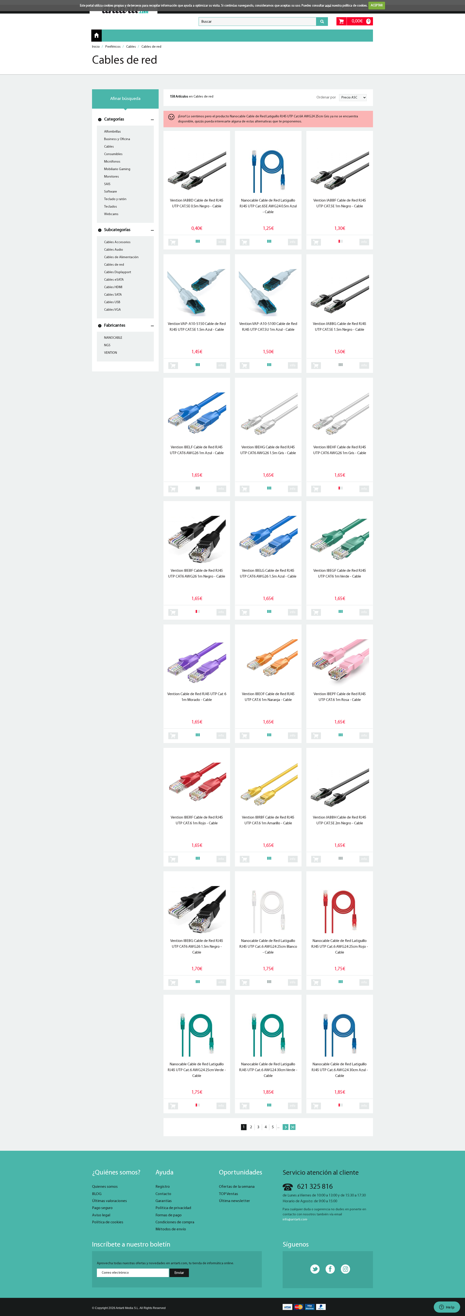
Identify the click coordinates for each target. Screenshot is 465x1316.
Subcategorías (117, 230)
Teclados (110, 207)
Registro (162, 1187)
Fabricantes (114, 325)
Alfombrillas (112, 132)
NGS (107, 345)
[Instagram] (343, 1269)
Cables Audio (113, 250)
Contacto (163, 1194)
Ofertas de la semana (237, 1187)
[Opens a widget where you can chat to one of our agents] (447, 1307)
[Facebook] (327, 1269)
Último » (293, 1127)
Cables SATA (113, 295)
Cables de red (114, 265)
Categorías (114, 119)
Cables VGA (112, 310)
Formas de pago (168, 1215)
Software (110, 192)
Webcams (111, 214)
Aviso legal (101, 1215)
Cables (109, 147)
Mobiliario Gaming (117, 169)
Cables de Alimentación (121, 257)
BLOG (96, 1194)
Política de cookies (107, 1222)
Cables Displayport (117, 272)
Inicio (96, 35)
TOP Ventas (228, 1194)
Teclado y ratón (115, 199)
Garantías (163, 1201)
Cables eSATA (114, 280)
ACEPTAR (377, 5)
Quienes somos (105, 1187)
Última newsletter (234, 1201)
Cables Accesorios (117, 242)
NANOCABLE (113, 338)
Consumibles (113, 154)
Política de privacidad (173, 1208)
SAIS (107, 184)
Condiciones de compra (174, 1222)
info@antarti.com (295, 1219)
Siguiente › (285, 1127)
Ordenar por (326, 97)
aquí (328, 5)
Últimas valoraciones (109, 1201)
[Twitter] (312, 1269)
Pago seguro (102, 1208)
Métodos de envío (170, 1229)
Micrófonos (112, 162)
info (221, 242)
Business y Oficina (117, 139)
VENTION (110, 353)
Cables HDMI (113, 287)
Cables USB (112, 302)
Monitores (111, 177)
